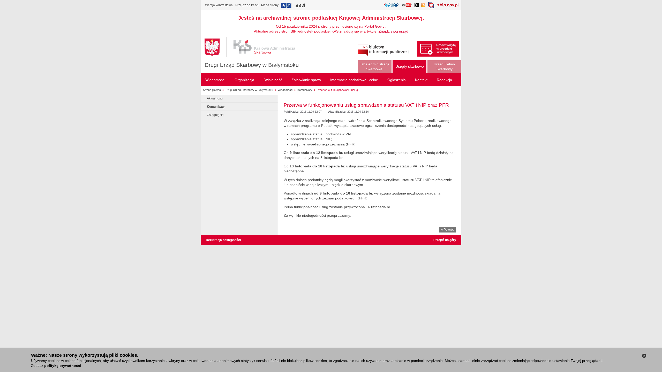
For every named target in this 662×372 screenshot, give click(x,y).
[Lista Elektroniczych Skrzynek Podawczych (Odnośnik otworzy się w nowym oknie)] (391, 5)
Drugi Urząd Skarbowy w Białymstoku (252, 65)
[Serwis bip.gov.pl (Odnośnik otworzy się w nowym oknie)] (448, 5)
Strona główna (212, 89)
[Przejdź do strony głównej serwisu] (254, 47)
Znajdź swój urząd (393, 31)
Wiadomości (285, 89)
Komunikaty (304, 89)
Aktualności (215, 98)
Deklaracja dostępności (223, 240)
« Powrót (447, 229)
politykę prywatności (62, 365)
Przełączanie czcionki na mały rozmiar (297, 5)
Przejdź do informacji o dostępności (286, 5)
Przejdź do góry (444, 240)
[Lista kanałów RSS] (423, 5)
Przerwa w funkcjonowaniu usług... (338, 89)
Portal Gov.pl (374, 26)
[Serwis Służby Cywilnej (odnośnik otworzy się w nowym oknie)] (431, 6)
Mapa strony (270, 5)
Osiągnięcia (215, 115)
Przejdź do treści (247, 5)
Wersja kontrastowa (219, 5)
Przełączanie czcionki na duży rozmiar (304, 5)
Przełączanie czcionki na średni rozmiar (300, 5)
